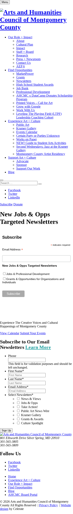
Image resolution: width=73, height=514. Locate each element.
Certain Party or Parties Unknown (38, 135)
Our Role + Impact (20, 37)
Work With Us (25, 110)
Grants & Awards (32, 419)
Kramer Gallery (26, 128)
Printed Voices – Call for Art (34, 103)
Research (22, 55)
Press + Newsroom (28, 59)
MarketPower (25, 73)
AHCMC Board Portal (22, 494)
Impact (20, 48)
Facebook (14, 190)
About (20, 41)
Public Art (22, 124)
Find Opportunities (20, 70)
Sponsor (21, 165)
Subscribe (6, 204)
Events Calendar (26, 132)
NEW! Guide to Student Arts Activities (41, 143)
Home (12, 476)
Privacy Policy (48, 505)
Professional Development (33, 92)
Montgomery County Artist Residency (40, 154)
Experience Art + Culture (24, 121)
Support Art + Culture (22, 157)
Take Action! (29, 407)
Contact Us (23, 62)
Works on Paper (26, 139)
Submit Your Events (33, 333)
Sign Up (6, 430)
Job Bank (22, 88)
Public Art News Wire (35, 411)
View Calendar (9, 333)
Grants (20, 77)
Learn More (38, 347)
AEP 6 (20, 66)
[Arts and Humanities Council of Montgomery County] (36, 27)
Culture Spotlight (32, 423)
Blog (11, 172)
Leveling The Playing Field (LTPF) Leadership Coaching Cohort (39, 115)
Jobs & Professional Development (27, 274)
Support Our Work (28, 168)
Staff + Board (25, 51)
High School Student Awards (35, 84)
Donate (18, 204)
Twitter (12, 194)
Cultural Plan (24, 44)
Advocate (22, 161)
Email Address (12, 249)
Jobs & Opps (29, 403)
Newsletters (23, 81)
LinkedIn (14, 197)
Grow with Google (28, 106)
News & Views (31, 399)
